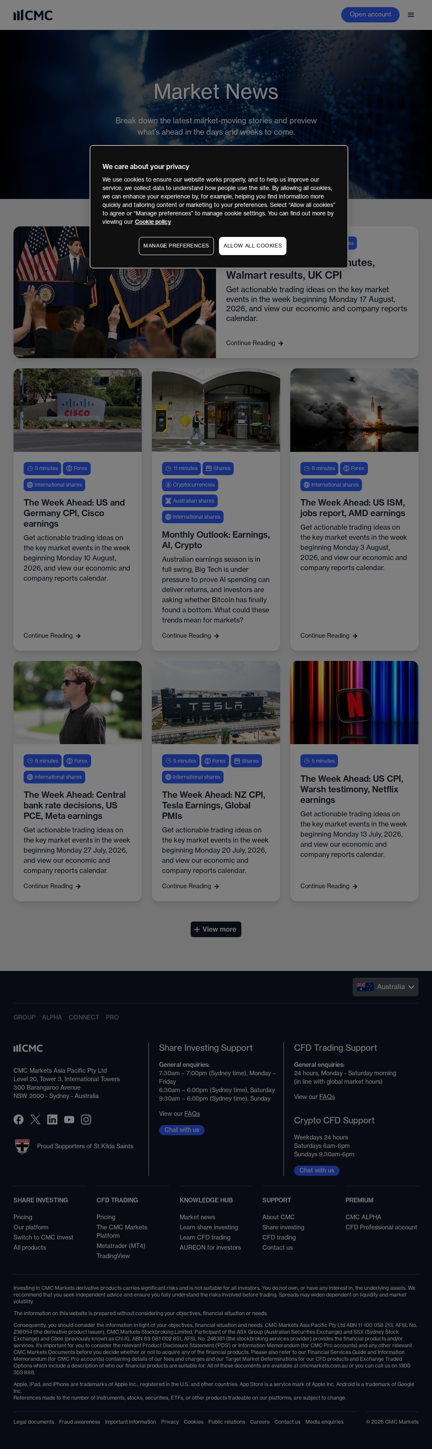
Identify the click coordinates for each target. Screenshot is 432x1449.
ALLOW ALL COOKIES (253, 245)
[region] (218, 207)
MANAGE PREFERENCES (176, 245)
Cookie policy (153, 222)
